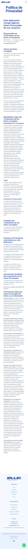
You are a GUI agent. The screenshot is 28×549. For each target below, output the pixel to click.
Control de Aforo (14, 504)
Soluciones (14, 489)
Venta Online (14, 507)
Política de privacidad (14, 536)
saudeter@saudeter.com (10, 43)
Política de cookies (14, 538)
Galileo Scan (14, 509)
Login (14, 496)
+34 (14, 521)
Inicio (14, 487)
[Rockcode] (14, 541)
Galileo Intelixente (14, 514)
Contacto (14, 494)
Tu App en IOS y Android (14, 511)
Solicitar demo (14, 492)
